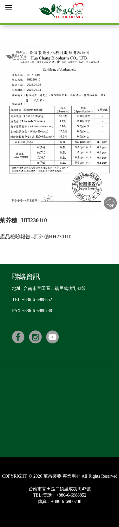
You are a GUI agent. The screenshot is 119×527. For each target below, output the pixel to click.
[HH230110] (59, 128)
